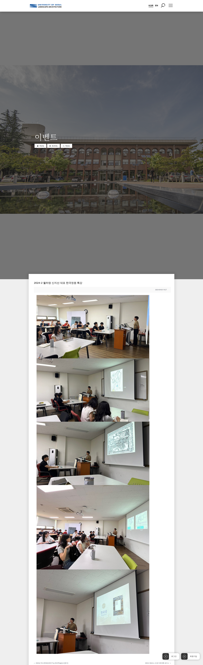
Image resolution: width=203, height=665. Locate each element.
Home (42, 146)
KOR (151, 5)
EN (156, 5)
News (67, 146)
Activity (55, 146)
